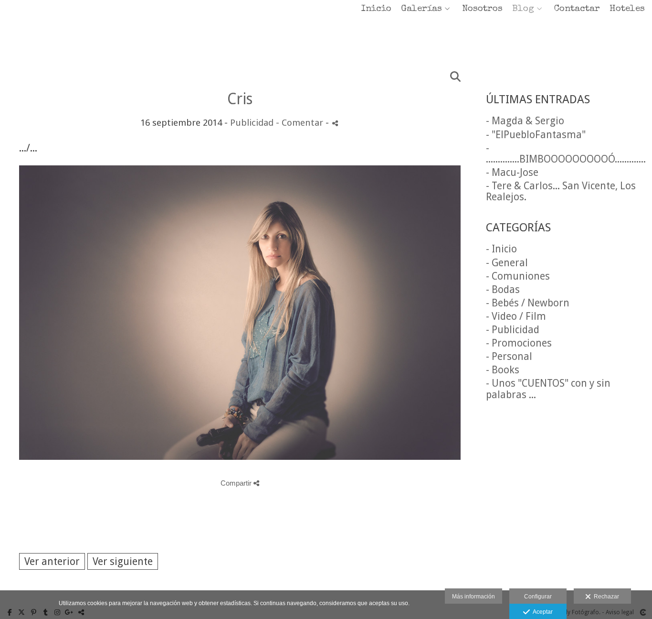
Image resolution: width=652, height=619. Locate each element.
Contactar (577, 9)
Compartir (237, 483)
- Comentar (301, 122)
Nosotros (482, 9)
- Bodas (503, 289)
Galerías (421, 9)
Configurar (538, 596)
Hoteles (627, 9)
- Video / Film (516, 316)
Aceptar (541, 611)
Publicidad (251, 122)
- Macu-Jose (512, 172)
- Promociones (519, 343)
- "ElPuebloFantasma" (536, 135)
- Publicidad (512, 330)
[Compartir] (335, 123)
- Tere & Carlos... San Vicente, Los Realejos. (561, 191)
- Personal (509, 356)
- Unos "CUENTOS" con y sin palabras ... (548, 388)
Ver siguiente (123, 561)
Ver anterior (52, 561)
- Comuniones (518, 276)
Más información (473, 596)
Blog (523, 9)
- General (507, 263)
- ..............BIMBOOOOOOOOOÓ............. (566, 153)
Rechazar (605, 596)
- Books (502, 370)
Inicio (376, 9)
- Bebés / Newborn (527, 303)
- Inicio (501, 249)
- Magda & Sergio (525, 121)
